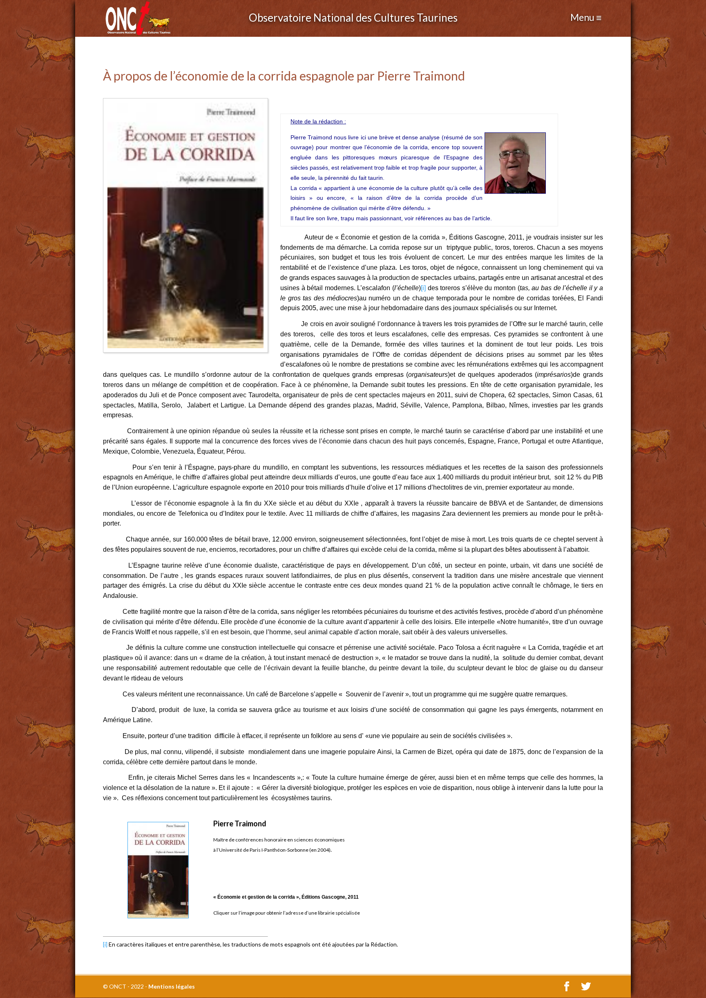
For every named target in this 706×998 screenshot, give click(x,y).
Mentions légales (171, 986)
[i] (423, 287)
